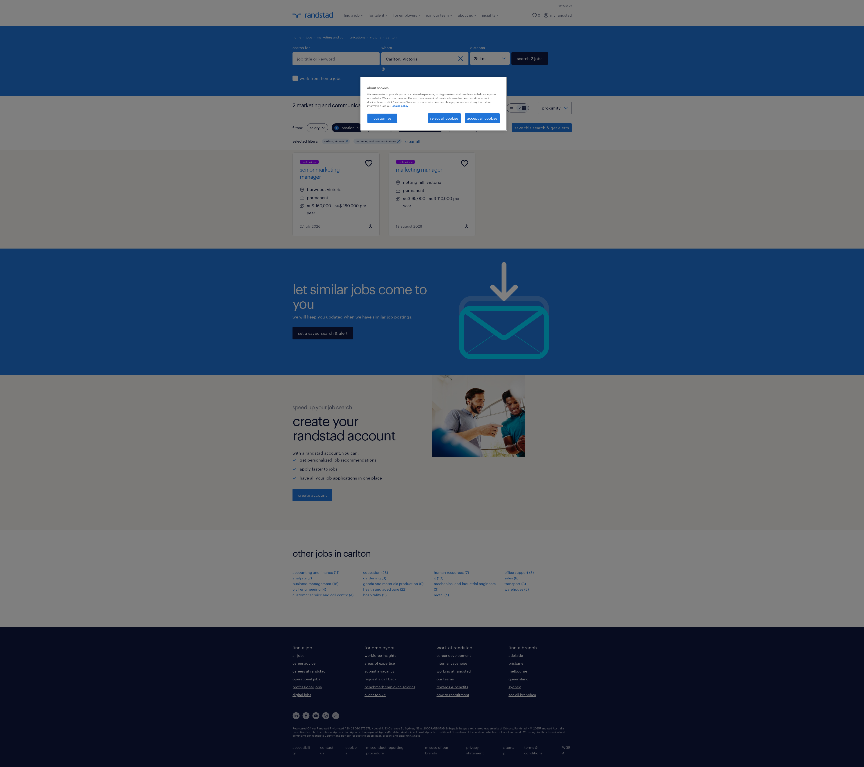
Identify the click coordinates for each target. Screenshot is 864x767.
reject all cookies (444, 118)
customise (382, 118)
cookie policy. (400, 105)
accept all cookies (482, 118)
